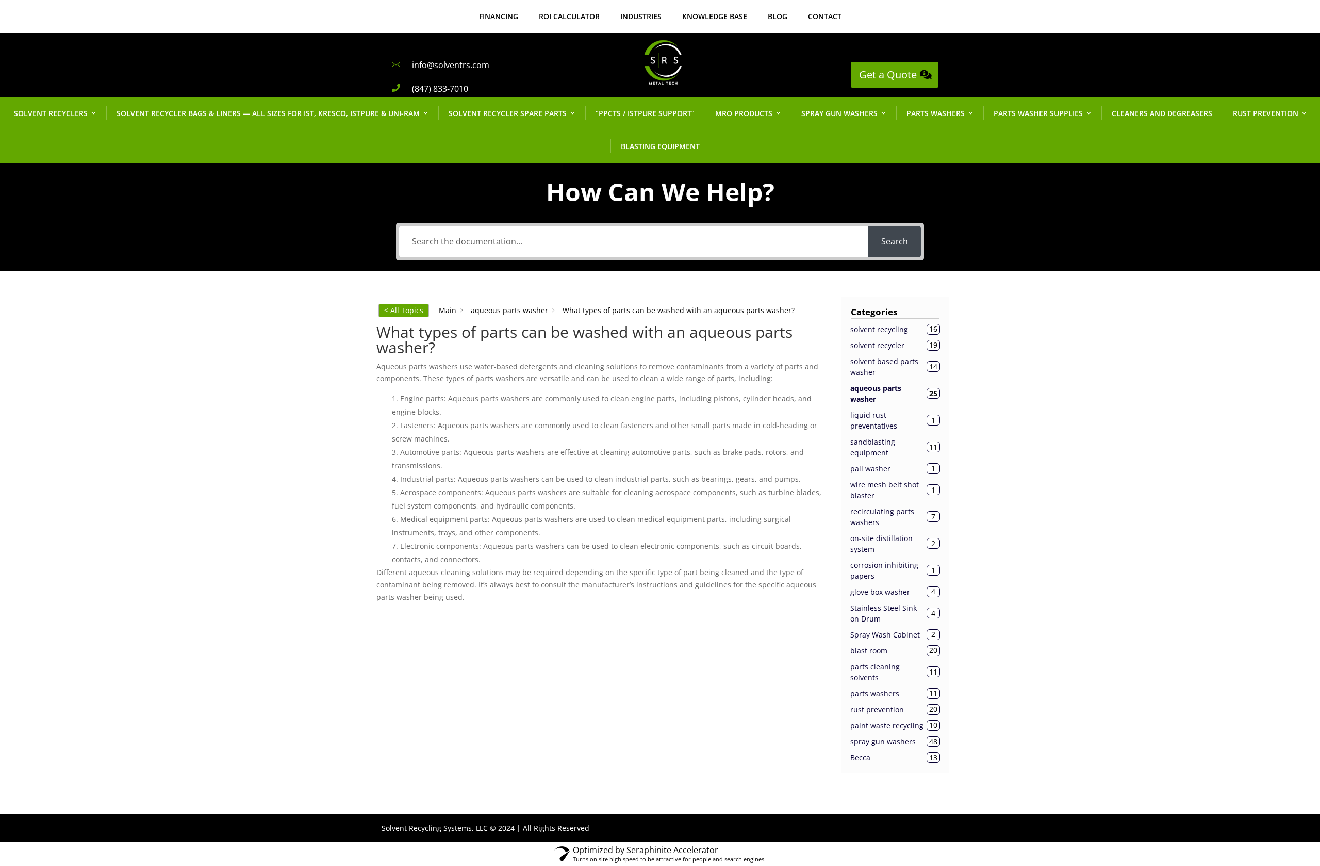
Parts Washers (935, 113)
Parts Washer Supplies (1038, 113)
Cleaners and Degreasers (1162, 113)
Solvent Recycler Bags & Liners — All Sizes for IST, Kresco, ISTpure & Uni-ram (268, 113)
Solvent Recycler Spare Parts (508, 113)
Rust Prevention (1265, 113)
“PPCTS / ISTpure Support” (645, 113)
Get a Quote (888, 74)
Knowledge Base (714, 16)
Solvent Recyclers (51, 113)
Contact (825, 16)
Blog (777, 16)
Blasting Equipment (660, 146)
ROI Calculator (569, 16)
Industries (641, 16)
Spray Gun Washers (839, 113)
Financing (498, 16)
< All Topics (403, 310)
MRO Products (743, 113)
